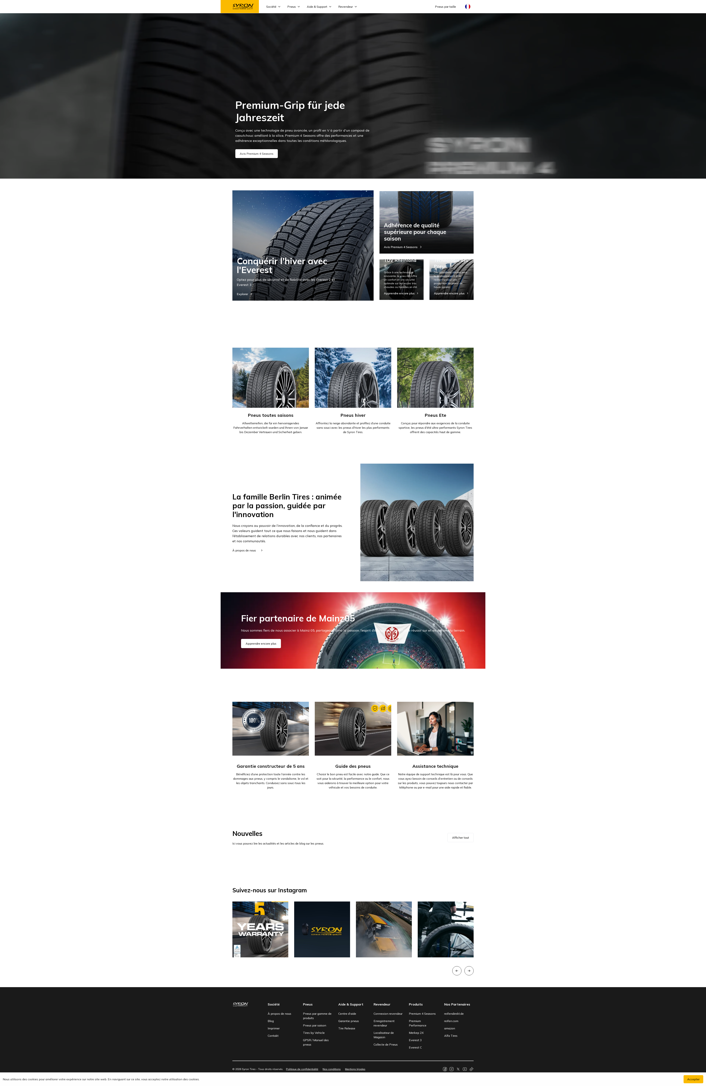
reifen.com (451, 1021)
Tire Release (346, 1028)
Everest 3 (415, 1040)
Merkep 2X (416, 1033)
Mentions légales (355, 1069)
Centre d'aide (347, 1013)
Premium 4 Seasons (422, 1013)
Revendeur (345, 6)
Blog (271, 1021)
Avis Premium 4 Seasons (256, 153)
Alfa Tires (450, 1035)
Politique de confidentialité (302, 1069)
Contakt (273, 1035)
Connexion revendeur (388, 1013)
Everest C (415, 1047)
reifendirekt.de (454, 1013)
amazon (449, 1028)
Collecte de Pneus (386, 1044)
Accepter (693, 1079)
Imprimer (274, 1028)
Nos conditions (332, 1069)
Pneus (291, 6)
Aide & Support (317, 6)
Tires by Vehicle (314, 1033)
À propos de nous (279, 1013)
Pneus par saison (314, 1025)
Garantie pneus (348, 1021)
